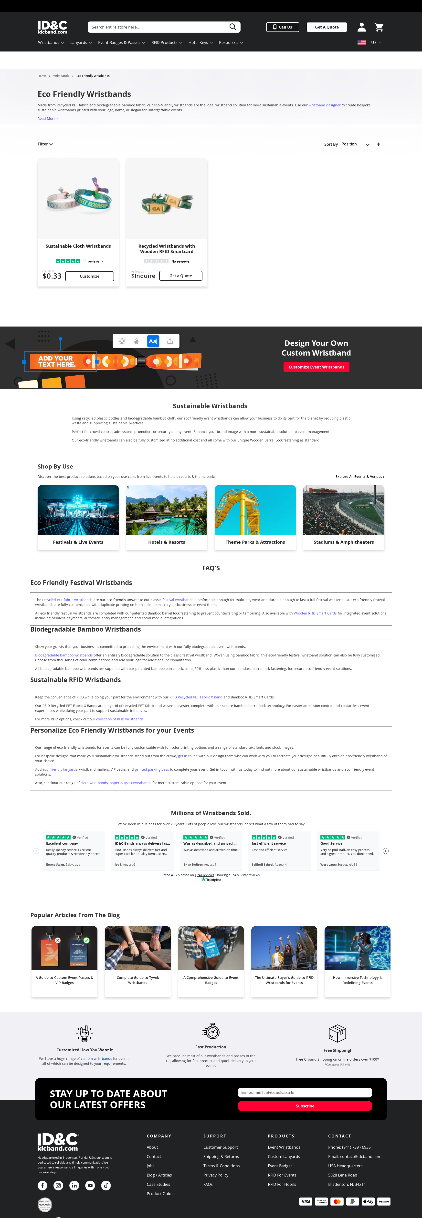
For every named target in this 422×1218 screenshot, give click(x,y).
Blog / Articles (159, 1175)
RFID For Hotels (282, 1184)
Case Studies (158, 1184)
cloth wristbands (94, 782)
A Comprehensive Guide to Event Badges (211, 980)
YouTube (90, 1185)
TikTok (106, 1185)
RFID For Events (282, 1175)
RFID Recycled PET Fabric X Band (195, 697)
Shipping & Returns (221, 1156)
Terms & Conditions (221, 1165)
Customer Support (220, 1147)
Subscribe (305, 1106)
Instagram (58, 1185)
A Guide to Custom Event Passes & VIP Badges (64, 980)
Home (42, 76)
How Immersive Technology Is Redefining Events (357, 980)
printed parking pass (152, 769)
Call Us (285, 27)
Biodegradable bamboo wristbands (64, 655)
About (152, 1147)
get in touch (188, 756)
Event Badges (280, 1165)
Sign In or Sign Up (360, 27)
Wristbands (61, 76)
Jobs (151, 1165)
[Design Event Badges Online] (111, 386)
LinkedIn (74, 1185)
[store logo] (53, 27)
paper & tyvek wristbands (130, 782)
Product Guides (161, 1193)
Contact (154, 1156)
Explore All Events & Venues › (360, 476)
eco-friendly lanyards (60, 769)
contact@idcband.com (360, 1156)
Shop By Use (55, 466)
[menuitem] (51, 43)
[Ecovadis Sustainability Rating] (45, 1210)
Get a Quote (180, 275)
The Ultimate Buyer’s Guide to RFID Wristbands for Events (284, 980)
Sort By (331, 144)
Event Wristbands (284, 1147)
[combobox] (164, 27)
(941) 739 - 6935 (356, 1147)
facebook (42, 1185)
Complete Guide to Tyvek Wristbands (138, 980)
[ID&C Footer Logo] (58, 1152)
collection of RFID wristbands (120, 719)
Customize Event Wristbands (316, 367)
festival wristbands (177, 599)
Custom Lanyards (284, 1156)
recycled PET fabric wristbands (67, 599)
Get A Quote (327, 27)
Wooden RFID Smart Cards (315, 613)
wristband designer (325, 105)
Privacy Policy (215, 1175)
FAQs (208, 1184)
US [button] (374, 42)
